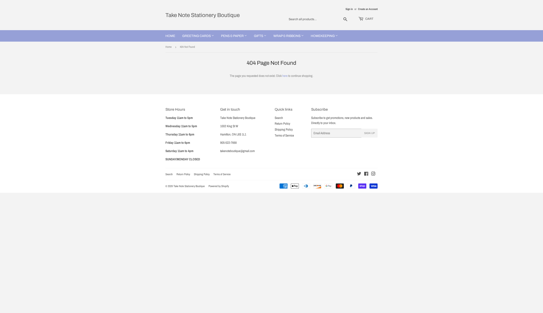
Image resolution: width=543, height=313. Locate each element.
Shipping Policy (284, 129)
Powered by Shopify (219, 186)
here (285, 75)
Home (170, 36)
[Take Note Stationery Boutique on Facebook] (366, 174)
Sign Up (369, 133)
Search (279, 118)
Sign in (349, 9)
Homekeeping (323, 36)
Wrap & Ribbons (287, 36)
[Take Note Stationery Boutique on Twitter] (359, 174)
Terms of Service (284, 135)
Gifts (259, 36)
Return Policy (282, 123)
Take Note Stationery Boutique (202, 15)
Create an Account (368, 9)
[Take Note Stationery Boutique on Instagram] (373, 174)
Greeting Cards (196, 36)
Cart (369, 18)
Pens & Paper (232, 36)
